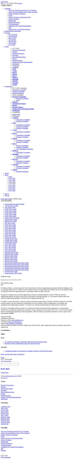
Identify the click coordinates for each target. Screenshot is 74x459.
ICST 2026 (11, 180)
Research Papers (17, 60)
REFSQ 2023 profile (11, 256)
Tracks (7, 46)
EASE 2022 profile (10, 211)
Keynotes (15, 55)
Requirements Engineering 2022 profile (17, 264)
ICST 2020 (11, 190)
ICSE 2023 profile (10, 230)
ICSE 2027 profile (10, 237)
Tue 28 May (12, 40)
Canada (20, 3)
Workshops (15, 64)
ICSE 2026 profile (10, 235)
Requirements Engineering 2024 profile (17, 268)
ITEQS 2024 (5, 413)
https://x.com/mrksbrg (15, 322)
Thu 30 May (12, 43)
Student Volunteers (14, 22)
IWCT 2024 (4, 415)
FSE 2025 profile (10, 223)
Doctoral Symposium (18, 50)
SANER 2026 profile (11, 271)
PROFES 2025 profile (11, 254)
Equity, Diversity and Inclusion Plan (19, 17)
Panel (18, 100)
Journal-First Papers (18, 53)
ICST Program (12, 34)
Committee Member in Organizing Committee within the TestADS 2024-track (28, 351)
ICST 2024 (4, 199)
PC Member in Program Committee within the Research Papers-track (26, 342)
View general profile (6, 361)
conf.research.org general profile (14, 204)
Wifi (9, 27)
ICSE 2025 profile (10, 233)
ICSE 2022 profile (10, 228)
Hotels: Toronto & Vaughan (16, 14)
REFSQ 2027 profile (11, 261)
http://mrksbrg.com (17, 320)
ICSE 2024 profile (10, 232)
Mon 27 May (12, 38)
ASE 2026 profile (10, 207)
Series (10, 176)
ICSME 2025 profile (11, 240)
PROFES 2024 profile (11, 252)
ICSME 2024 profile (11, 238)
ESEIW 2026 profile (11, 219)
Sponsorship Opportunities (13, 31)
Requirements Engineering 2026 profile (17, 270)
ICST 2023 (11, 185)
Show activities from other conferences (12, 354)
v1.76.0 (18, 376)
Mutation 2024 (5, 419)
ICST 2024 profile (6, 200)
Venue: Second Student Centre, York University (22, 12)
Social (10, 15)
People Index (16, 114)
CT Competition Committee (24, 149)
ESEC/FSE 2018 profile (12, 218)
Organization (9, 86)
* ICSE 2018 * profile (11, 206)
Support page (4, 378)
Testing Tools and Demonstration (22, 62)
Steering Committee (18, 91)
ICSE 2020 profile (10, 225)
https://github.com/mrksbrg (14, 323)
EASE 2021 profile (10, 209)
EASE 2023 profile (10, 213)
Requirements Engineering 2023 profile (17, 266)
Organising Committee (23, 156)
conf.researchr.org (9, 376)
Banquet (3, 450)
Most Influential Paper (19, 57)
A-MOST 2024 (5, 406)
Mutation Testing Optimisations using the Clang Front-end (22, 343)
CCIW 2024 (4, 410)
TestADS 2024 (5, 422)
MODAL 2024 (5, 417)
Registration (12, 21)
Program (7, 33)
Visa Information (13, 24)
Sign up (7, 195)
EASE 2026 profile (10, 216)
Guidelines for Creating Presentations (19, 26)
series (10, 199)
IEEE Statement (6, 457)
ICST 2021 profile (10, 245)
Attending (8, 8)
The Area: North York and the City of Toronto (22, 10)
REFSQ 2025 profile (11, 257)
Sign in (7, 194)
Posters (14, 59)
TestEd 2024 (4, 424)
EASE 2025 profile (10, 214)
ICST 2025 (11, 182)
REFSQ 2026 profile (11, 259)
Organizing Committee (19, 90)
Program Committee (22, 98)
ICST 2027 (11, 178)
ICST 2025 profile (10, 251)
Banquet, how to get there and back (19, 29)
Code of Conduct (13, 19)
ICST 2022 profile (10, 247)
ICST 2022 (11, 187)
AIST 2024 (4, 408)
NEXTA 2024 (5, 420)
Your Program (12, 36)
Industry (14, 52)
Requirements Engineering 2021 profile (17, 263)
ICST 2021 (11, 189)
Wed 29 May (12, 41)
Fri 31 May (11, 45)
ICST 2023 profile (10, 249)
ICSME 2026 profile (11, 242)
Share (2, 357)
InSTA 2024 (4, 412)
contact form (4, 372)
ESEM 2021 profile (11, 221)
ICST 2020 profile (10, 244)
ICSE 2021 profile (10, 226)
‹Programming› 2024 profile (13, 273)
